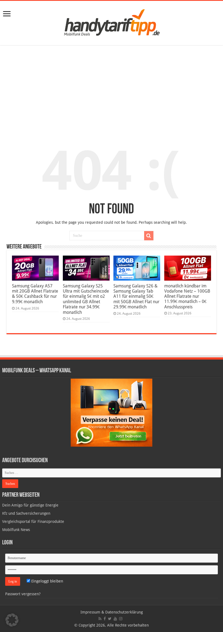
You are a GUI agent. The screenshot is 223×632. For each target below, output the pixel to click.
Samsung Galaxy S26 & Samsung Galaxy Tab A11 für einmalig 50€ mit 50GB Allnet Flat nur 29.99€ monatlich (136, 296)
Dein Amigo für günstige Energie (30, 505)
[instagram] (121, 618)
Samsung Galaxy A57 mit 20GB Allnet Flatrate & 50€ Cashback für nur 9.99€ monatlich (35, 293)
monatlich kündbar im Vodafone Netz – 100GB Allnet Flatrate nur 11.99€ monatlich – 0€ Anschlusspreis (187, 296)
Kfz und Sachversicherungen (26, 513)
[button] (148, 235)
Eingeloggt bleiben (46, 581)
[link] (6, 14)
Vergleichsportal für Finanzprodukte (33, 521)
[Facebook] (104, 618)
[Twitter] (109, 618)
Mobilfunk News (16, 529)
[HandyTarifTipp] (111, 22)
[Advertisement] (111, 90)
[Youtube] (115, 618)
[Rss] (100, 618)
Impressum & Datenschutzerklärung (111, 612)
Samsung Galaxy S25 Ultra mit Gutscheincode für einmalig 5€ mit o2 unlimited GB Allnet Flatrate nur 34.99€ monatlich (86, 299)
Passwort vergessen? (23, 594)
